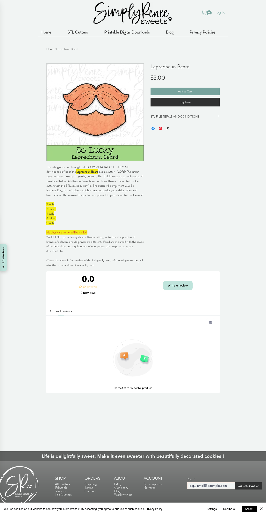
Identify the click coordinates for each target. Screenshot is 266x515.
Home (50, 49)
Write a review (178, 285)
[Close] (261, 509)
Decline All (229, 509)
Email (190, 479)
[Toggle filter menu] (210, 322)
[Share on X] (168, 128)
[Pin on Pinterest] (160, 128)
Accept (249, 509)
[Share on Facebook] (153, 128)
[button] (204, 12)
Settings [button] (212, 509)
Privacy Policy (153, 509)
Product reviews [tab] (61, 311)
